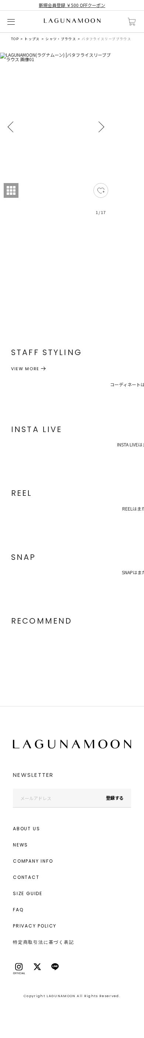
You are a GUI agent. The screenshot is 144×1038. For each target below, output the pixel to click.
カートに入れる (132, 22)
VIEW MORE (25, 369)
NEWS (20, 845)
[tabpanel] (56, 138)
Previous (11, 127)
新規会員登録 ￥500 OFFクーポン (72, 5)
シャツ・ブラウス (60, 38)
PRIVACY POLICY (34, 926)
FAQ (18, 910)
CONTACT (26, 877)
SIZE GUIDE (27, 893)
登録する (115, 798)
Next (101, 127)
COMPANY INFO (33, 861)
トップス (32, 38)
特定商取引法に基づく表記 (43, 942)
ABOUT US (26, 828)
